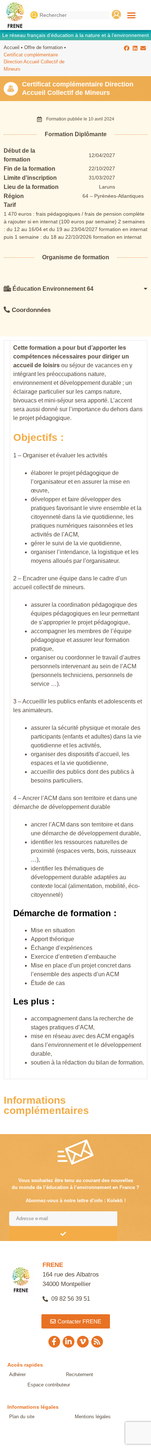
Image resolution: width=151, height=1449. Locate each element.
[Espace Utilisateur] (116, 14)
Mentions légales (93, 1416)
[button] (132, 15)
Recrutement (79, 1374)
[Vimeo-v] (83, 1342)
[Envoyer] (63, 1233)
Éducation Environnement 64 (52, 289)
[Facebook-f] (54, 1342)
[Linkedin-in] (68, 1342)
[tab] (75, 289)
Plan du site (21, 1416)
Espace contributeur (48, 1384)
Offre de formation (43, 47)
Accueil (11, 47)
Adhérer (17, 1374)
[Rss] (97, 1342)
